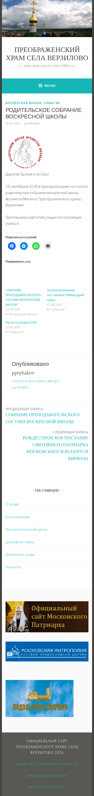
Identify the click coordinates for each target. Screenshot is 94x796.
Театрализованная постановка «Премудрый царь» (65, 295)
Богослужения (17, 516)
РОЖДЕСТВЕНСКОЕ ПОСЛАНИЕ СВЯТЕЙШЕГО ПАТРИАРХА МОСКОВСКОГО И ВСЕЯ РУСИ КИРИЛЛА (55, 445)
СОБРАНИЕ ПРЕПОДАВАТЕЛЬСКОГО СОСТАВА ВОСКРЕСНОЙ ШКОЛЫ (43, 415)
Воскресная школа (24, 103)
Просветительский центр (26, 529)
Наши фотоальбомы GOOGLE (47, 764)
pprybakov (32, 123)
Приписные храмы (20, 554)
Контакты (13, 566)
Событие (51, 103)
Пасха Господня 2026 (21, 322)
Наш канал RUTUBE (47, 775)
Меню (50, 85)
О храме (12, 504)
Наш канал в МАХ (47, 787)
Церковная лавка (20, 541)
